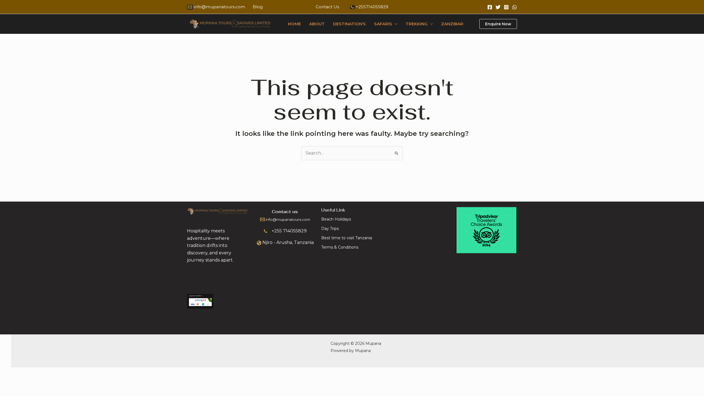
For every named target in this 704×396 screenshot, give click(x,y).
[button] (394, 24)
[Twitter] (498, 7)
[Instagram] (506, 7)
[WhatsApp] (514, 7)
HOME (294, 23)
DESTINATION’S (349, 23)
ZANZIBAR (452, 23)
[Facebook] (489, 7)
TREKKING (417, 23)
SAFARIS (383, 23)
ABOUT (317, 23)
